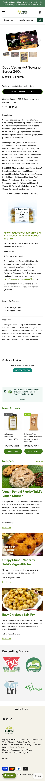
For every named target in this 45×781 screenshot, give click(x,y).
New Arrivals (11, 408)
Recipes (8, 461)
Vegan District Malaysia (25, 775)
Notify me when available (22, 91)
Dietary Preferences (11, 301)
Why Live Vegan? (21, 752)
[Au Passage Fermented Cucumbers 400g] (13, 422)
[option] (22, 40)
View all (39, 461)
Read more (6, 527)
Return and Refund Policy (20, 745)
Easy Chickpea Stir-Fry (18, 614)
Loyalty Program (9, 739)
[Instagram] (7, 719)
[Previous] (5, 40)
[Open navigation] (3, 12)
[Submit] (40, 20)
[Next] (40, 40)
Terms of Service (17, 747)
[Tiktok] (11, 719)
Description (7, 115)
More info (22, 399)
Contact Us (23, 739)
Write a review (22, 370)
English (5, 759)
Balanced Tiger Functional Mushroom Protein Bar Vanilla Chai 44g (33, 438)
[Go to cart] (40, 12)
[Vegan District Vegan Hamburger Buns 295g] (22, 215)
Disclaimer (6, 320)
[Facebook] (4, 719)
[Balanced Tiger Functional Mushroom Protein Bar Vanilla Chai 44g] (33, 422)
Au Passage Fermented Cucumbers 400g (11, 436)
